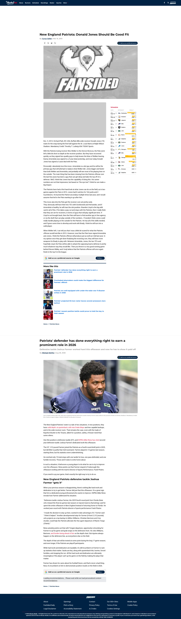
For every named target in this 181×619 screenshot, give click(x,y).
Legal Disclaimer (50, 609)
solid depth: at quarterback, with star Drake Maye (66, 427)
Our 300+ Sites (112, 602)
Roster (52, 3)
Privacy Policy (94, 605)
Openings (67, 602)
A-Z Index (92, 609)
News (21, 3)
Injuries (58, 3)
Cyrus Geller (47, 39)
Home (45, 324)
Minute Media (33, 613)
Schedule (35, 3)
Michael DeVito (48, 353)
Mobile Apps (132, 602)
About (46, 602)
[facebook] (164, 2)
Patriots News (54, 324)
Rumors (27, 3)
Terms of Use (112, 605)
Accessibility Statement (73, 609)
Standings (44, 3)
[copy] (55, 43)
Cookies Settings (113, 609)
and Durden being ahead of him (62, 533)
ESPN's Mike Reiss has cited (89, 440)
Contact (92, 602)
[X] (168, 2)
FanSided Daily (49, 605)
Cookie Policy (132, 605)
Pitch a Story (68, 605)
